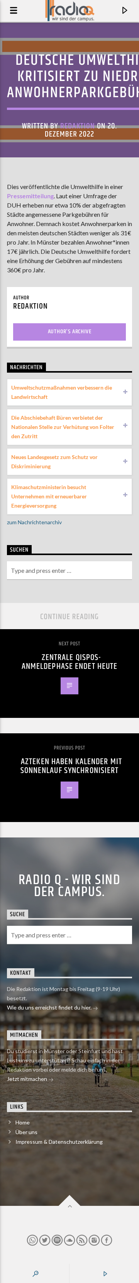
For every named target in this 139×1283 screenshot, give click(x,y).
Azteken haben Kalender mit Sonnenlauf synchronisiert (71, 766)
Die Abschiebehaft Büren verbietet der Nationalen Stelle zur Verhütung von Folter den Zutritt (62, 426)
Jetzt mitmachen (27, 1078)
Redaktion (77, 126)
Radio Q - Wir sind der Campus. (69, 886)
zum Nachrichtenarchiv (34, 522)
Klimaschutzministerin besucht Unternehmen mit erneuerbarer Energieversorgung (49, 496)
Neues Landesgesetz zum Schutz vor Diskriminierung (54, 461)
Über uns (26, 1132)
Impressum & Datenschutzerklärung (59, 1141)
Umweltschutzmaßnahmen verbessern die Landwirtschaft (61, 392)
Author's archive (70, 331)
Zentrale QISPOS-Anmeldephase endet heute (70, 662)
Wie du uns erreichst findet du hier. (50, 1007)
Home (22, 1122)
